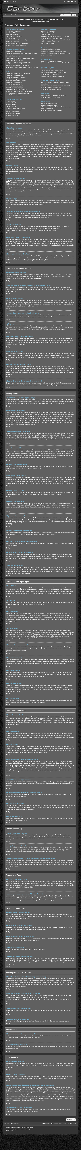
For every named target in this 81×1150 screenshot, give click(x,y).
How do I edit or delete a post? (14, 75)
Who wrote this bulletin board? (50, 103)
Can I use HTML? (11, 103)
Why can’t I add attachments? (14, 86)
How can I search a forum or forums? (51, 69)
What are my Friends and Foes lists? (51, 61)
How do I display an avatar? (14, 64)
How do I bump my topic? (13, 95)
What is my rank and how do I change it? (17, 66)
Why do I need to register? (13, 31)
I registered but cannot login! (14, 36)
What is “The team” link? (48, 43)
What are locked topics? (13, 113)
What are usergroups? (47, 35)
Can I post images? (11, 106)
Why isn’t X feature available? (49, 105)
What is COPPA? (11, 33)
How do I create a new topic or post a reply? (18, 73)
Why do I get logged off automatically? (17, 43)
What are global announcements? (15, 108)
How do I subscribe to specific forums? (52, 87)
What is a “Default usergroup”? (50, 42)
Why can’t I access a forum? (14, 84)
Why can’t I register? (12, 35)
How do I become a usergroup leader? (52, 38)
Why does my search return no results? (52, 71)
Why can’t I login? (11, 38)
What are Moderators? (47, 33)
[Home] (40, 7)
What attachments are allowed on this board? (54, 95)
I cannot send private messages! (50, 49)
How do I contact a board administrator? (52, 110)
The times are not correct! (13, 57)
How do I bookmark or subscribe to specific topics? (55, 86)
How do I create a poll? (12, 79)
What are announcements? (14, 110)
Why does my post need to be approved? (17, 93)
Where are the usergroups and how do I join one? (55, 36)
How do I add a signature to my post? (16, 77)
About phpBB (68, 1065)
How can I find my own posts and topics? (52, 76)
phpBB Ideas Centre (22, 1078)
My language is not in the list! (14, 60)
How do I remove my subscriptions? (51, 89)
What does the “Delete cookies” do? (16, 45)
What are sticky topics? (12, 112)
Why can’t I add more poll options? (16, 80)
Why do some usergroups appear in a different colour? (56, 40)
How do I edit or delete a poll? (14, 82)
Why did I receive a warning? (14, 88)
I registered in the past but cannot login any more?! (20, 40)
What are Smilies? (11, 104)
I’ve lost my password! (12, 42)
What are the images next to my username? (18, 62)
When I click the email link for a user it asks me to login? (22, 67)
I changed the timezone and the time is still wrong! (20, 58)
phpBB (57, 330)
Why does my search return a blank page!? (53, 72)
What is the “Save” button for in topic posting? (19, 91)
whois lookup (68, 1089)
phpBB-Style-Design (26, 1129)
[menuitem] (15, 1)
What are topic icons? (12, 115)
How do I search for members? (50, 74)
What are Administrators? (48, 31)
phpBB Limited (57, 1063)
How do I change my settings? (14, 51)
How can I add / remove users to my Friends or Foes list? (57, 63)
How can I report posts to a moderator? (17, 89)
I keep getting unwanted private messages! (53, 51)
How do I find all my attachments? (50, 97)
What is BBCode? (11, 101)
